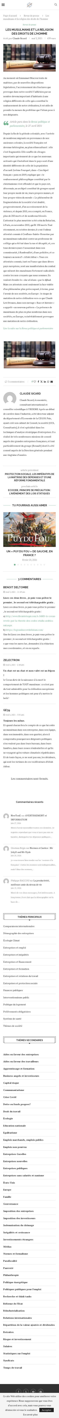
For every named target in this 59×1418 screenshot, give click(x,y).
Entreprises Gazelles (14, 1154)
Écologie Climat (11, 940)
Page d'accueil (10, 15)
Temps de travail (12, 1367)
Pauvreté (8, 1268)
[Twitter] (26, 1391)
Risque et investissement (17, 1339)
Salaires (7, 1346)
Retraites (8, 1332)
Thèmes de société (12, 1025)
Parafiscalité (10, 1260)
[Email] (40, 1391)
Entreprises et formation (16, 968)
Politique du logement (14, 1004)
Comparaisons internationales (18, 926)
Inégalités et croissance (16, 1232)
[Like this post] (35, 381)
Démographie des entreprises (18, 933)
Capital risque (11, 1082)
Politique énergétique (15, 1282)
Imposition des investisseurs (19, 1218)
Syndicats (8, 1360)
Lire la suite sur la (28, 328)
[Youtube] (33, 1391)
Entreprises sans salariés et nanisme (23, 1175)
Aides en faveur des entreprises (21, 1054)
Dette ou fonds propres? (17, 1104)
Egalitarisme (10, 1132)
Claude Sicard (20, 38)
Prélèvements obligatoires (17, 1011)
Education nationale (14, 1125)
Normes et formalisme (15, 1253)
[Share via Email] (51, 381)
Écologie (8, 1118)
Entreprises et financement (17, 961)
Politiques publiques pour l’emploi (22, 1289)
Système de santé (12, 1018)
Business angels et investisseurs (21, 1075)
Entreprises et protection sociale (20, 983)
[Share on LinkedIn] (45, 381)
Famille (7, 1196)
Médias (7, 1246)
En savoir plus (30, 1414)
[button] (6, 538)
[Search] (55, 5)
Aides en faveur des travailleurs (21, 1061)
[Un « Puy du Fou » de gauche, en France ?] (29, 529)
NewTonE (16, 815)
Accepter (46, 1409)
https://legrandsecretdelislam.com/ (24, 629)
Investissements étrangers (18, 1239)
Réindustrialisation (14, 1310)
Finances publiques (13, 990)
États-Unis (9, 1182)
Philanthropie (11, 1275)
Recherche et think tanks (17, 1296)
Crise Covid (9, 1097)
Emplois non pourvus (15, 1147)
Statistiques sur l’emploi (16, 1353)
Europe (7, 1189)
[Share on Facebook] (38, 381)
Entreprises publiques (15, 1168)
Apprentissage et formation (18, 1068)
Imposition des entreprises (18, 1211)
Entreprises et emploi (14, 947)
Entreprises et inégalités (16, 954)
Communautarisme (13, 1090)
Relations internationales (17, 1317)
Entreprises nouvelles (15, 1161)
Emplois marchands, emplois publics (23, 1139)
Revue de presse (31, 15)
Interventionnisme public (16, 997)
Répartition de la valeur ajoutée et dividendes (29, 1324)
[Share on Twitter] (41, 381)
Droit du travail (11, 1111)
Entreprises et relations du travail (20, 976)
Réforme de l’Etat (13, 1303)
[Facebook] (18, 1391)
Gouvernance (10, 1203)
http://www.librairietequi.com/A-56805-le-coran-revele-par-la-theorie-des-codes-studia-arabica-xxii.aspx (29, 621)
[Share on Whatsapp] (48, 381)
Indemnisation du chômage (18, 1225)
